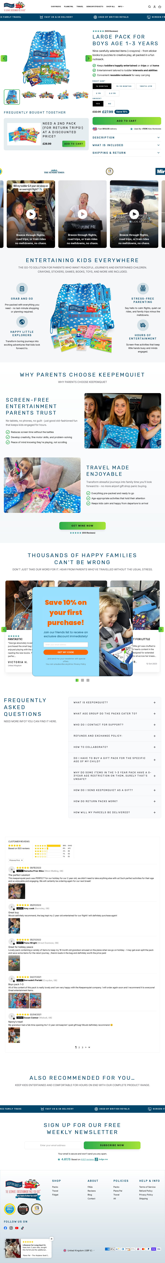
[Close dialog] (130, 589)
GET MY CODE (66, 652)
